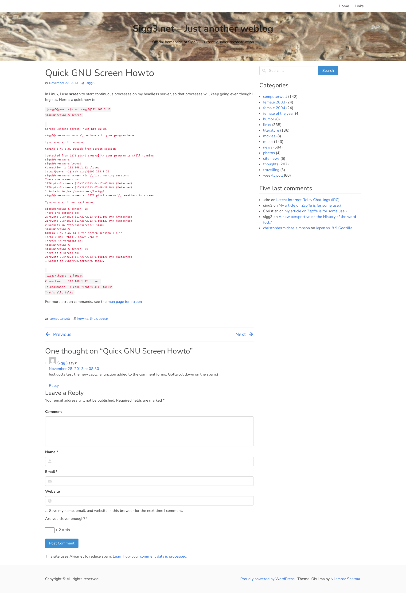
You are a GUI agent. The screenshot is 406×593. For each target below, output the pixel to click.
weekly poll (273, 175)
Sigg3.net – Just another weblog (203, 28)
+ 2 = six (62, 529)
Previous (62, 334)
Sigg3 (62, 363)
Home (344, 6)
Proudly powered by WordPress (268, 579)
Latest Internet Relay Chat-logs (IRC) (308, 199)
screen (103, 318)
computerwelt (60, 318)
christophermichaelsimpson (286, 228)
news (267, 147)
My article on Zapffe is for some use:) (310, 205)
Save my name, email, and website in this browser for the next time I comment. (115, 510)
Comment (53, 411)
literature (271, 130)
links (267, 124)
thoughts (270, 164)
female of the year (278, 113)
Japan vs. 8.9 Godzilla (334, 228)
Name (51, 452)
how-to (82, 318)
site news (271, 158)
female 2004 (274, 107)
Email (51, 471)
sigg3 (90, 83)
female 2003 (274, 102)
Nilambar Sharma (345, 579)
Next (240, 334)
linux (93, 318)
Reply (54, 385)
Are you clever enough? (66, 518)
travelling (271, 169)
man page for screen (125, 301)
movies (269, 136)
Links (359, 6)
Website (52, 491)
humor (268, 119)
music (268, 141)
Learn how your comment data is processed (149, 556)
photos (269, 153)
